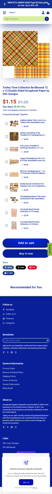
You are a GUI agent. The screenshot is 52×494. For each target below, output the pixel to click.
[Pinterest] (12, 352)
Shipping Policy (9, 376)
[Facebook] (4, 352)
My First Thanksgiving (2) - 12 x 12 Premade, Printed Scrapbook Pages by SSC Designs (33, 173)
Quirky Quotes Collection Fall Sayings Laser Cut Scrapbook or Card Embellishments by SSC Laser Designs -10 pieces (33, 187)
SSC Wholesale (9, 447)
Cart (47, 12)
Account (43, 12)
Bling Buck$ (8, 388)
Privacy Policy (9, 368)
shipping (14, 110)
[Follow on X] (8, 352)
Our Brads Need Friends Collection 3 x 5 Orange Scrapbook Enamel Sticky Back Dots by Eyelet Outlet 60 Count (32, 212)
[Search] (47, 19)
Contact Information (11, 384)
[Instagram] (16, 352)
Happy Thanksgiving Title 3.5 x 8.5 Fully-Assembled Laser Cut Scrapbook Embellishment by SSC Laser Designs (32, 161)
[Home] (13, 12)
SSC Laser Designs (11, 443)
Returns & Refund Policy (13, 372)
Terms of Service (10, 380)
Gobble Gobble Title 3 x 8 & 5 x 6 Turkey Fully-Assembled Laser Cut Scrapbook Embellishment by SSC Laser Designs (33, 123)
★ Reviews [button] (50, 249)
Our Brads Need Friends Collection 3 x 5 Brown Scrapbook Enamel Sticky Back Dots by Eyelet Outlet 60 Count (32, 225)
